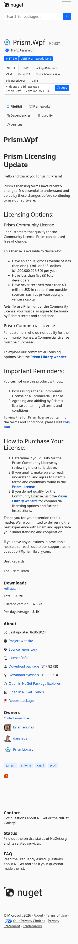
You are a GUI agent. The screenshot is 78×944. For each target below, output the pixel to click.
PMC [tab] (25, 68)
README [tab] (16, 106)
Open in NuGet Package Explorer (35, 683)
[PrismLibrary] (7, 749)
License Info (18, 657)
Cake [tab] (35, 80)
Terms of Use (56, 915)
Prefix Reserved (21, 50)
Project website (21, 640)
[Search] (67, 16)
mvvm (26, 765)
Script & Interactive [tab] (48, 74)
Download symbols (24, 675)
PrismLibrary (23, 749)
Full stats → (12, 589)
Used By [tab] (47, 115)
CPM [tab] (9, 74)
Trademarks (32, 926)
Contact (12, 813)
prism (10, 765)
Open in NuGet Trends (26, 692)
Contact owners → (16, 718)
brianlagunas (23, 727)
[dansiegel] (7, 738)
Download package (24, 666)
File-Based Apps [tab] (16, 80)
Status (10, 833)
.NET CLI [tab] (11, 68)
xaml (40, 765)
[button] (62, 88)
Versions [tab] (16, 124)
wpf (53, 765)
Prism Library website (49, 356)
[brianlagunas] (7, 727)
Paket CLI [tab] (24, 74)
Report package (21, 700)
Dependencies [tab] (20, 115)
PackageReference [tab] (46, 68)
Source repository (23, 649)
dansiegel (20, 738)
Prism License (23, 486)
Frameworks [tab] (41, 106)
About (38, 915)
